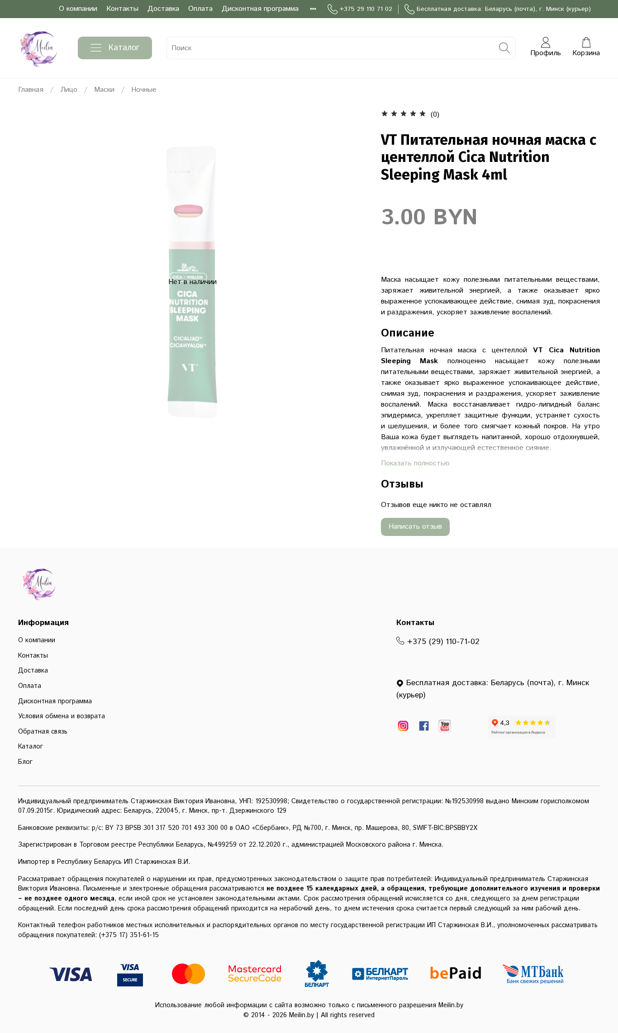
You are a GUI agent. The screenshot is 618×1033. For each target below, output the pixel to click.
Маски (104, 90)
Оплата (200, 9)
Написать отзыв (415, 526)
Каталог (124, 48)
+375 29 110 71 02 (366, 9)
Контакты (122, 9)
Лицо (68, 90)
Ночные (144, 90)
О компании (78, 9)
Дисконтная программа (260, 9)
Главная (30, 90)
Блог (25, 762)
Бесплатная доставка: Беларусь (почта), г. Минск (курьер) (504, 9)
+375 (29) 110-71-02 (442, 642)
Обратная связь (42, 731)
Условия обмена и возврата (61, 716)
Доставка (163, 9)
